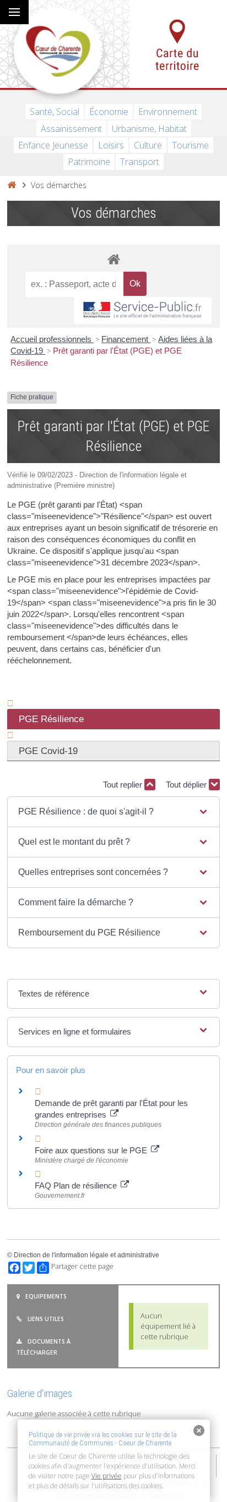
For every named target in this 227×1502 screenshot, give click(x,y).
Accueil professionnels (52, 339)
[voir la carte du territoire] (178, 44)
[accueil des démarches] (113, 259)
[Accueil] (11, 185)
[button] (114, 812)
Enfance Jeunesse (53, 145)
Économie (108, 112)
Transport (139, 162)
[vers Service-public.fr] (143, 310)
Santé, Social (54, 112)
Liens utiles (46, 1319)
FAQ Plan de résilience (77, 1185)
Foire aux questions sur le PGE (92, 1150)
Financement (125, 339)
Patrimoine (89, 162)
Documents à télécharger (44, 1347)
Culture (148, 145)
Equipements (46, 1296)
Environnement (167, 112)
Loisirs (111, 145)
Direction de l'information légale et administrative (86, 1255)
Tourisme (190, 145)
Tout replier (123, 784)
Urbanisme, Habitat (149, 129)
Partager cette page (82, 1266)
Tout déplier (187, 784)
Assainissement (71, 129)
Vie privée (106, 1476)
